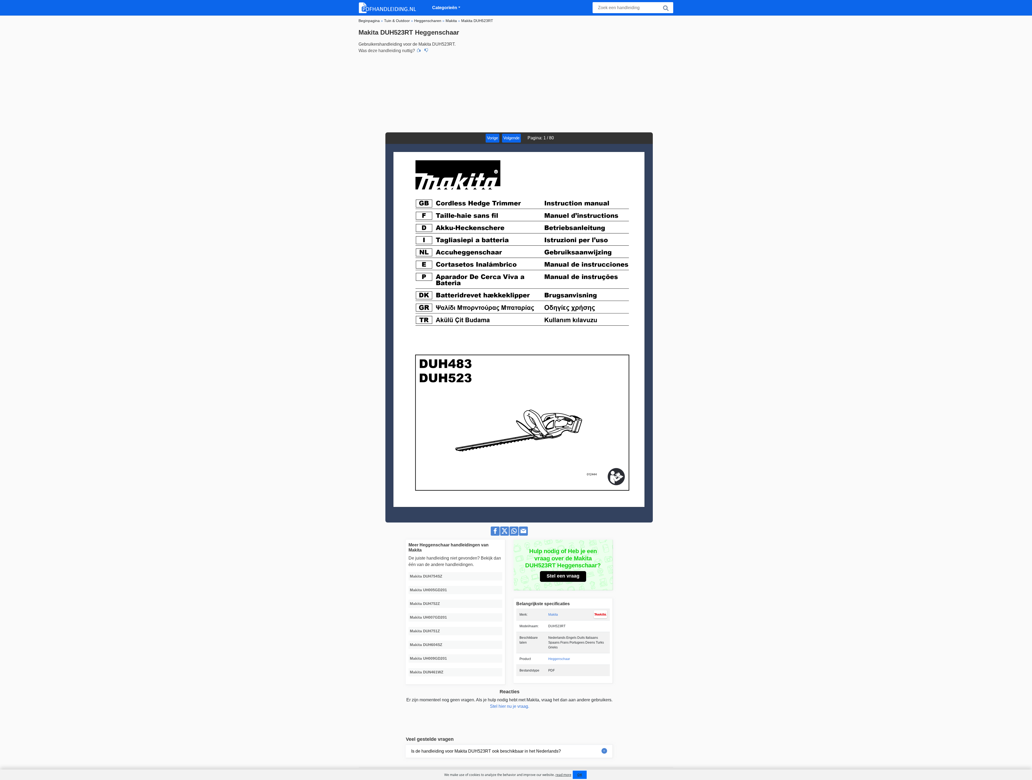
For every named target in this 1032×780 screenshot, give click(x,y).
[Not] (426, 51)
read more (563, 774)
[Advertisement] (516, 92)
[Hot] (418, 51)
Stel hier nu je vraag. (509, 706)
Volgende (511, 138)
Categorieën (444, 7)
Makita (553, 614)
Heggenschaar (559, 659)
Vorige (492, 138)
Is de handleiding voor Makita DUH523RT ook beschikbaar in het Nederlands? (486, 751)
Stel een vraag (563, 576)
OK (579, 774)
